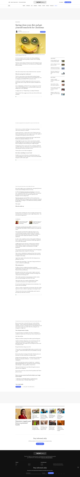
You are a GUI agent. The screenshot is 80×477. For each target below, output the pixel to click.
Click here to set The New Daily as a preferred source (27, 378)
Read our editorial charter (46, 457)
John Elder (19, 30)
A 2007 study (18, 243)
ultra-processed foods (19, 363)
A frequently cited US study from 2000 (23, 227)
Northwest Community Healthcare (22, 138)
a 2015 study (26, 262)
